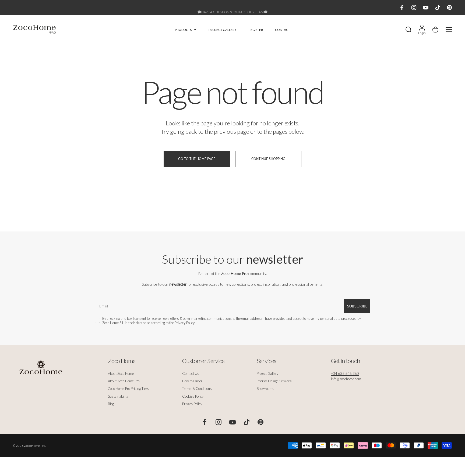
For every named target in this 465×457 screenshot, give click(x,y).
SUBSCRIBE (357, 306)
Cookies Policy (192, 396)
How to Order (192, 381)
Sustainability (118, 396)
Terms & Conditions (197, 388)
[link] (345, 373)
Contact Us (190, 373)
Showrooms (265, 388)
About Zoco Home (121, 373)
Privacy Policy (192, 404)
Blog (111, 404)
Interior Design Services (274, 381)
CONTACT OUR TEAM (247, 8)
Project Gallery (267, 373)
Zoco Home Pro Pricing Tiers (128, 388)
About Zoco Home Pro (123, 381)
